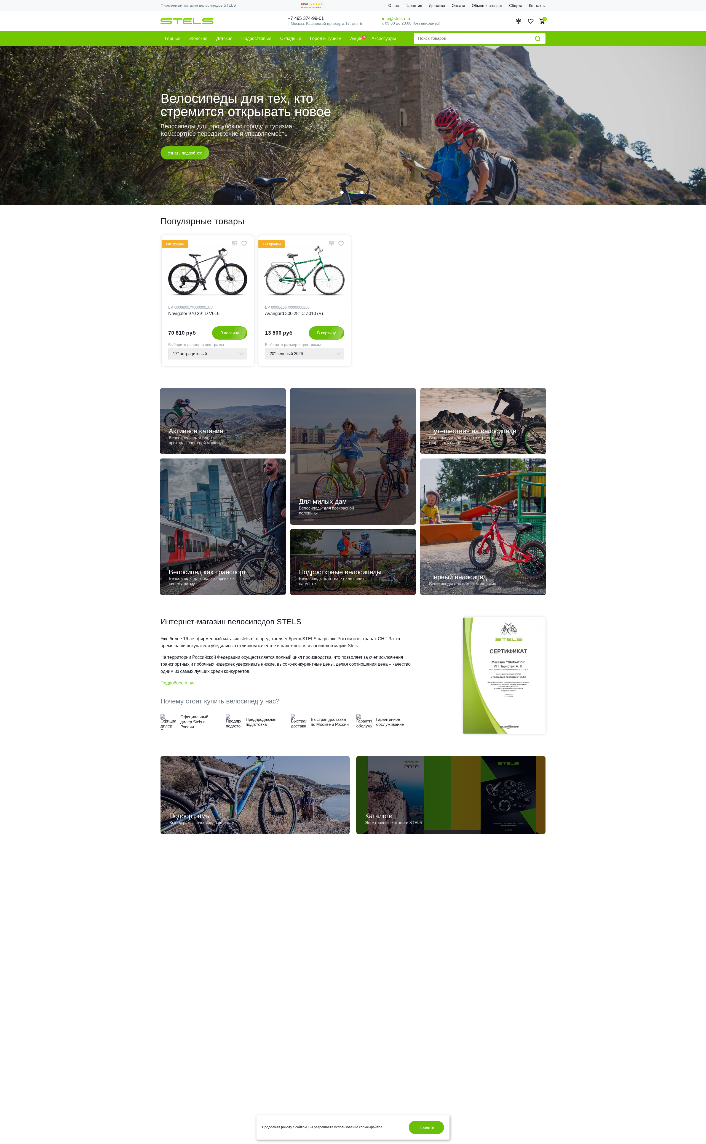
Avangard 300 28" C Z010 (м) (294, 313)
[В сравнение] (235, 243)
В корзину (229, 332)
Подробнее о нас (178, 683)
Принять (426, 1127)
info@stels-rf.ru (396, 18)
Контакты (537, 5)
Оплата (458, 5)
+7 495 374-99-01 (306, 18)
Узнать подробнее (185, 149)
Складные (290, 38)
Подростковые (256, 38)
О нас (393, 5)
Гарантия (413, 5)
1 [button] (342, 192)
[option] (353, 125)
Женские (198, 38)
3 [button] (361, 192)
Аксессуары (383, 38)
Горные (172, 38)
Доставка (437, 5)
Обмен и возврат (487, 5)
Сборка (515, 5)
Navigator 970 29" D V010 (194, 313)
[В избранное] (244, 243)
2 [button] (352, 192)
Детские (224, 38)
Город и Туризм (325, 38)
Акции (356, 38)
